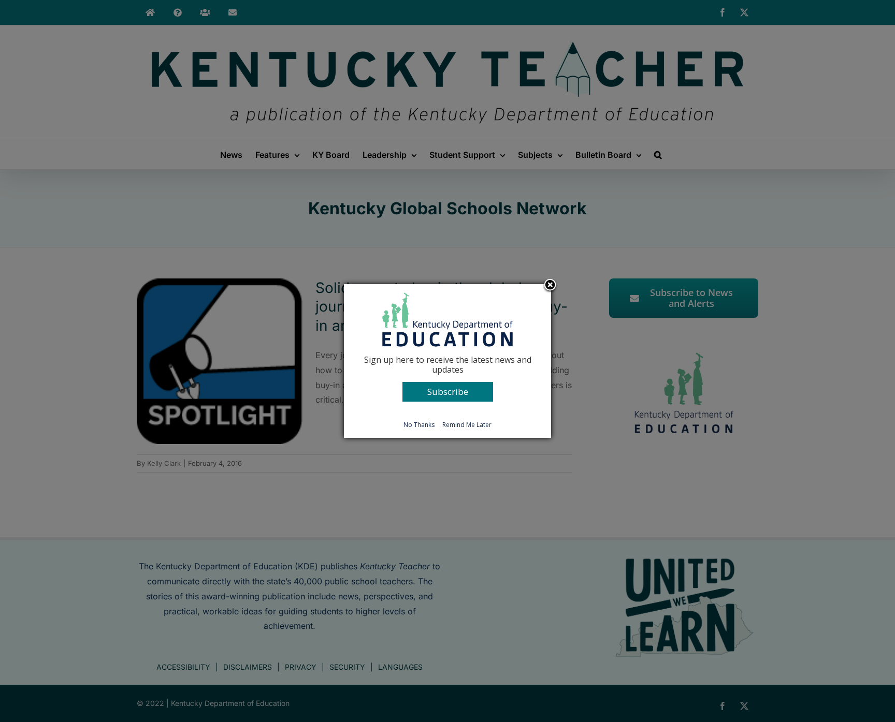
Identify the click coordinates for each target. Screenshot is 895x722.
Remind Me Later (467, 424)
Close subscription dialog (550, 285)
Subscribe (447, 391)
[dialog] (447, 360)
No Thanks (419, 424)
